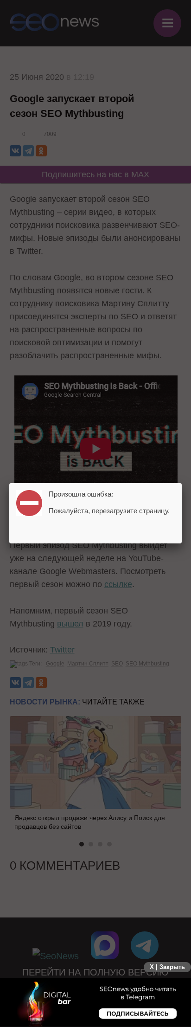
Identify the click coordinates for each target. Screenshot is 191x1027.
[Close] (181, 483)
